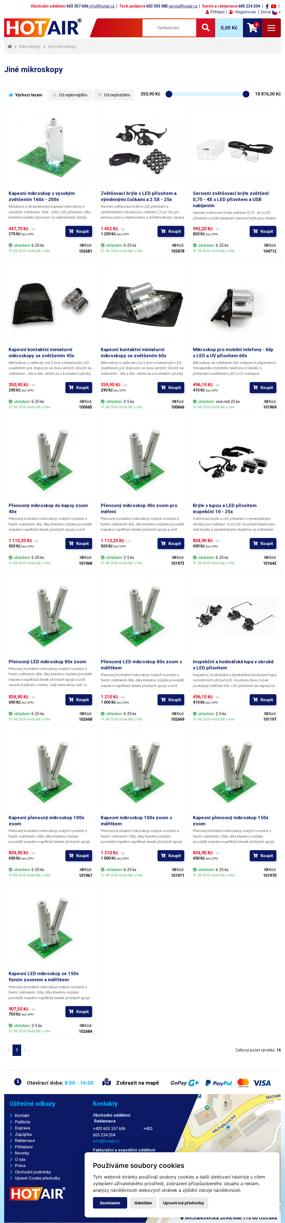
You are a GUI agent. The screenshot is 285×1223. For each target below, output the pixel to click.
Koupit (82, 231)
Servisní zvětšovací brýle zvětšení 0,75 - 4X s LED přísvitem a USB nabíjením (231, 199)
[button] (270, 12)
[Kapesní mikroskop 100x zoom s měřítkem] (142, 772)
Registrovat (245, 12)
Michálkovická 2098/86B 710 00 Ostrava (230, 1217)
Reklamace (25, 1140)
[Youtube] (273, 6)
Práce (20, 1165)
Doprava (22, 1128)
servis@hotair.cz (183, 6)
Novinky (22, 1153)
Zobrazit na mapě (137, 1083)
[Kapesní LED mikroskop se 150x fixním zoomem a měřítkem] (50, 928)
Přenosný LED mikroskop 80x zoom (47, 661)
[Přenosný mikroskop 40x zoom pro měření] (142, 460)
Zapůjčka (23, 1134)
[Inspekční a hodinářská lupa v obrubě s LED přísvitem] (234, 617)
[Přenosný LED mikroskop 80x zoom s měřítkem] (142, 617)
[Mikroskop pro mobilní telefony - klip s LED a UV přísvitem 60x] (234, 304)
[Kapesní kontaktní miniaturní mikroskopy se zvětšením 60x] (142, 304)
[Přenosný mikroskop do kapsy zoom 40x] (50, 460)
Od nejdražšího (116, 95)
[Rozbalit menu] (271, 27)
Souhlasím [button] (110, 1202)
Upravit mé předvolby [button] (183, 1202)
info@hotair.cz (102, 6)
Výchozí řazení (28, 95)
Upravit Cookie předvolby (37, 1178)
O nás (20, 1159)
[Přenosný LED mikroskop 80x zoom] (50, 617)
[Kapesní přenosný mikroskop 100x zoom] (50, 772)
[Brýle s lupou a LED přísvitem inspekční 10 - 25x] (234, 460)
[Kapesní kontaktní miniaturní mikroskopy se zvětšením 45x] (50, 304)
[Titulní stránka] (43, 27)
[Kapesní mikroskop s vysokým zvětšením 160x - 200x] (50, 148)
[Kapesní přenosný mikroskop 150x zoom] (234, 772)
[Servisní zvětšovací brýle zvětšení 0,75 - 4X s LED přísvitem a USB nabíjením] (234, 148)
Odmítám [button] (143, 1202)
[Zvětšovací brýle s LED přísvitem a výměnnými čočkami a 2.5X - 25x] (142, 148)
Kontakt (22, 1115)
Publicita (22, 1121)
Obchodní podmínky (33, 1172)
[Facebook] (267, 6)
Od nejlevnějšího (72, 95)
